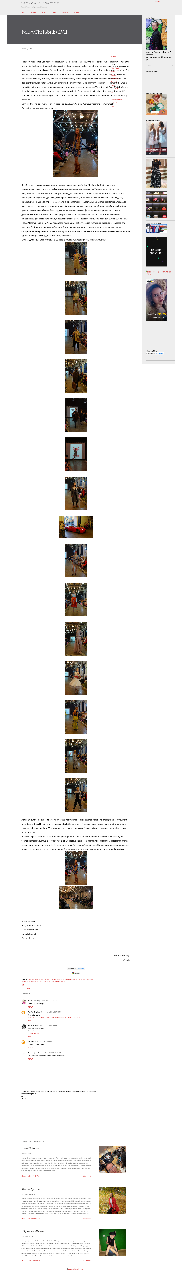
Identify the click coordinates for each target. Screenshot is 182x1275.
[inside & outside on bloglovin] (76, 969)
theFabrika (114, 103)
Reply (30, 1007)
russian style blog (116, 99)
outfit (112, 92)
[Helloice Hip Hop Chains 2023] (160, 274)
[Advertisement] (37, 1115)
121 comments (34, 1260)
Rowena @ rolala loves (35, 1053)
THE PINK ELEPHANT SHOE (39, 1017)
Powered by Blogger (75, 1269)
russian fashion (116, 96)
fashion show (115, 78)
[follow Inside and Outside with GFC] (76, 973)
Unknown (31, 1041)
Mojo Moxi (114, 89)
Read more (87, 1176)
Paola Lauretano (33, 1025)
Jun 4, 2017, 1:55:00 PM (49, 1001)
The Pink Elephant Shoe (36, 1012)
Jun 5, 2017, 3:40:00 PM (49, 1025)
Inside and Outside (40, 3)
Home (23, 12)
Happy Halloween (32, 1231)
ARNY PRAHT (115, 68)
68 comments (33, 1176)
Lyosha (113, 85)
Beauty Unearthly (34, 1001)
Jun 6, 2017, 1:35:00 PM (53, 1053)
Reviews (65, 12)
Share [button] (113, 57)
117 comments (34, 1218)
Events (76, 12)
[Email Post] (22, 985)
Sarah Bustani (30, 1148)
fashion (113, 75)
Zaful (112, 106)
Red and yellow (30, 1189)
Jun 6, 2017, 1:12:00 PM (44, 1041)
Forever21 (114, 82)
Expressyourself (33, 1033)
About (33, 12)
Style (44, 12)
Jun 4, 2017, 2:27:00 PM (54, 1012)
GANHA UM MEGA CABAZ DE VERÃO (66, 1017)
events (113, 71)
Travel (54, 12)
